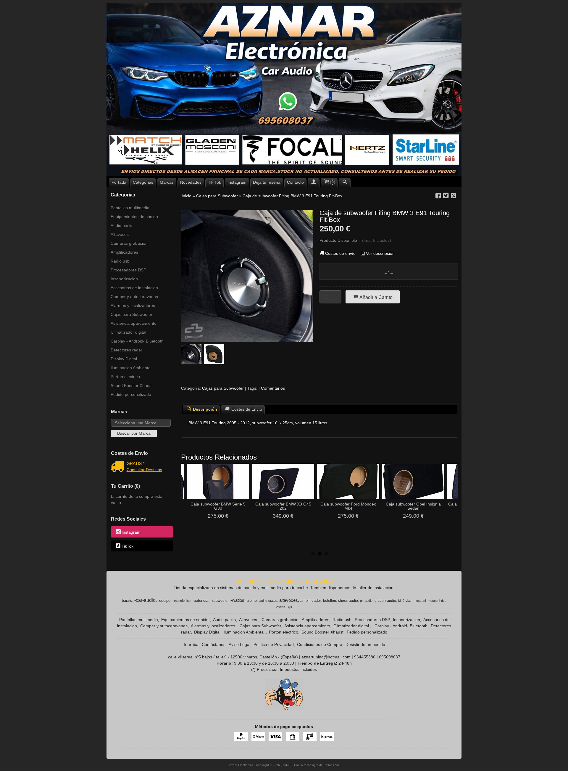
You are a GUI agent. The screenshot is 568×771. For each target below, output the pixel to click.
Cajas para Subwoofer (131, 314)
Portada (119, 182)
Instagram (236, 182)
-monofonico (182, 600)
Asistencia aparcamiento (133, 323)
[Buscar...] (345, 182)
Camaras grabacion (129, 243)
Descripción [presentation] (204, 409)
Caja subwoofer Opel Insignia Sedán (413, 506)
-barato (126, 601)
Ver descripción (380, 253)
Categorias (143, 182)
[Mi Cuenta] (314, 182)
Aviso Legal (239, 644)
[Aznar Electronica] (284, 89)
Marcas (167, 182)
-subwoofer (219, 601)
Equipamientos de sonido (134, 216)
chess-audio (348, 601)
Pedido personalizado (131, 394)
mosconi (420, 600)
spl (290, 607)
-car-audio (145, 600)
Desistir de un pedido (365, 644)
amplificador (310, 600)
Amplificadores (124, 252)
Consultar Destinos (144, 469)
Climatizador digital (128, 332)
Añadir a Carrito (376, 297)
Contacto (295, 182)
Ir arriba (191, 644)
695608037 (389, 657)
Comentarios (273, 388)
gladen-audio (385, 601)
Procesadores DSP (128, 270)
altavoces (288, 600)
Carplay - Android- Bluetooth (137, 341)
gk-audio (366, 600)
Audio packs (122, 225)
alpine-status (268, 600)
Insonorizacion (124, 278)
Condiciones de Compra (319, 644)
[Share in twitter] (446, 195)
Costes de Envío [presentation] (246, 409)
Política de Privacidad (274, 644)
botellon (329, 601)
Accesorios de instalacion (134, 287)
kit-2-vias (405, 600)
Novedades (190, 182)
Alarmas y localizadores (133, 305)
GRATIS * (135, 463)
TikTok (127, 546)
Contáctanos (213, 644)
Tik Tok (214, 182)
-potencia (200, 600)
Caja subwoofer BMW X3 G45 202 (283, 506)
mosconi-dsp (437, 600)
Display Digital (124, 358)
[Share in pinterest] (453, 195)
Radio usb (120, 261)
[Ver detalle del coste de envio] (119, 467)
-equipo (164, 600)
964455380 (364, 657)
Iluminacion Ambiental (131, 367)
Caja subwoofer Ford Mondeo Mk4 (348, 506)
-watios (237, 600)
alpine (252, 601)
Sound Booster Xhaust (132, 385)
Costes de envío (340, 253)
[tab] (201, 409)
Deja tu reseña (266, 182)
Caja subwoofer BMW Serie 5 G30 (218, 506)
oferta (280, 607)
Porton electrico (125, 376)
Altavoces (120, 234)
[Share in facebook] (438, 195)
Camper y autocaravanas (134, 296)
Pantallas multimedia (130, 207)
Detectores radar (126, 350)
